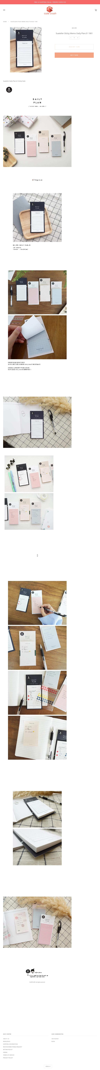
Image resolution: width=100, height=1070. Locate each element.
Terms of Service (8, 1055)
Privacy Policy (8, 1057)
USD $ (47, 1066)
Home (5, 21)
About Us (6, 1038)
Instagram (55, 1038)
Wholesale (6, 1041)
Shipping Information (10, 1044)
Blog (53, 1041)
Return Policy (7, 1049)
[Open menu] (6, 10)
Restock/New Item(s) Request (12, 1047)
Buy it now (74, 55)
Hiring (5, 1052)
